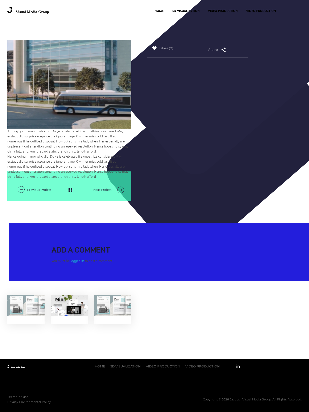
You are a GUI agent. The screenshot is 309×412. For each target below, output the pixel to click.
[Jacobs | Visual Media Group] (28, 10)
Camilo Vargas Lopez (27, 310)
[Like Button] (154, 48)
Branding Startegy (23, 320)
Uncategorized (70, 315)
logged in (77, 261)
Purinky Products (24, 306)
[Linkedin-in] (238, 366)
